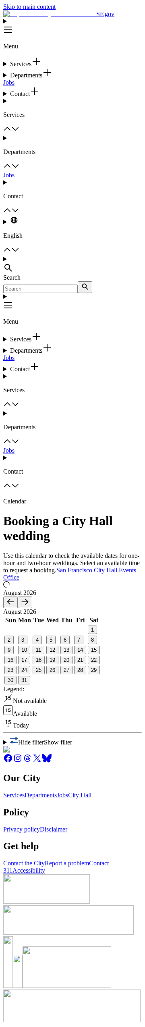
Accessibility (28, 870)
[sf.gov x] (37, 760)
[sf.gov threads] (27, 760)
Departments (41, 795)
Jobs (8, 82)
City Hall (79, 795)
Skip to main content (29, 6)
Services (14, 795)
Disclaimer (53, 829)
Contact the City (24, 863)
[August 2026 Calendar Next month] (25, 602)
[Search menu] (72, 265)
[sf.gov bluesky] (47, 760)
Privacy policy (21, 829)
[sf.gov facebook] (8, 760)
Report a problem (67, 863)
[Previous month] (10, 602)
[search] (85, 287)
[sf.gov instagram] (18, 760)
